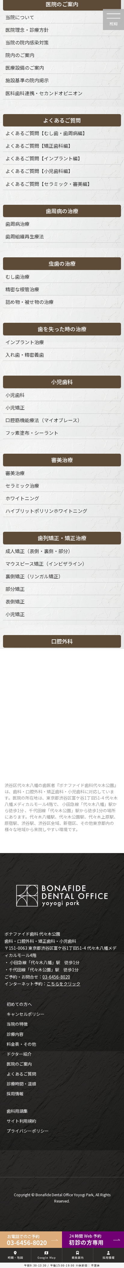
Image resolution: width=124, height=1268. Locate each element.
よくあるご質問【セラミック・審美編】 (48, 183)
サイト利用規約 (21, 1121)
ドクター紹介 (19, 1054)
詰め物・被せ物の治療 (29, 301)
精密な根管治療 (22, 289)
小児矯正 (15, 407)
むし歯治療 (17, 276)
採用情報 (15, 1094)
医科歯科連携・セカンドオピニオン (43, 93)
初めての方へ (19, 1004)
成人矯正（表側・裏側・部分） (39, 551)
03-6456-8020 (56, 977)
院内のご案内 (19, 55)
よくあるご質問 (21, 1074)
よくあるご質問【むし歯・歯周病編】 (46, 133)
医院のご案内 (19, 1064)
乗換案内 (78, 1258)
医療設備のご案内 (24, 67)
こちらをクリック (63, 984)
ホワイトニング (22, 498)
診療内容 (15, 1034)
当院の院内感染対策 (27, 42)
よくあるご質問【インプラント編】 (43, 158)
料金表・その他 (21, 1044)
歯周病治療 (17, 223)
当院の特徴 (17, 1024)
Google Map (47, 1258)
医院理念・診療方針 (27, 29)
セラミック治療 (22, 485)
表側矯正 (15, 601)
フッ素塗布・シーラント (31, 432)
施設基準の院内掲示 (27, 80)
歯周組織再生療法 (24, 236)
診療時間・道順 (21, 1084)
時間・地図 (15, 1258)
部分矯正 (15, 588)
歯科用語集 (17, 1111)
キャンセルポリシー (26, 1014)
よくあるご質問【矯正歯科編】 (39, 145)
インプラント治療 (24, 342)
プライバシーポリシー (28, 1131)
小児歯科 (15, 394)
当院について (19, 17)
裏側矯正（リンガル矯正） (34, 576)
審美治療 (15, 473)
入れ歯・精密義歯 (24, 354)
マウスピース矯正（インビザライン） (46, 563)
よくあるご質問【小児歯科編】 (39, 170)
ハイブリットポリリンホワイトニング (46, 510)
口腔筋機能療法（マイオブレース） (43, 420)
